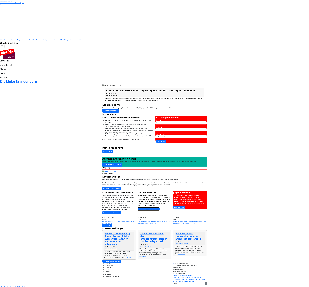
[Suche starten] (206, 283)
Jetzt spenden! (107, 151)
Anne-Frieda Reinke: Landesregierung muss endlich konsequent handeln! (150, 90)
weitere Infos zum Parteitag (111, 188)
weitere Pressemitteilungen (111, 261)
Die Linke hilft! (6, 65)
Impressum (108, 274)
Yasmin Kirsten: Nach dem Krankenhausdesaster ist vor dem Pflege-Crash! (153, 237)
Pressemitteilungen (112, 95)
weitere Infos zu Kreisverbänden (149, 209)
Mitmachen (5, 69)
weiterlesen (154, 100)
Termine (3, 77)
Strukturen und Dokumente (111, 213)
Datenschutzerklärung (112, 276)
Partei (2, 73)
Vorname (158, 120)
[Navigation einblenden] (2, 46)
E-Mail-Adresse (160, 134)
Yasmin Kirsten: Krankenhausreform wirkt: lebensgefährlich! (189, 236)
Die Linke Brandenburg (18, 81)
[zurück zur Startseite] (7, 53)
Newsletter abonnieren (112, 164)
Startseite (4, 60)
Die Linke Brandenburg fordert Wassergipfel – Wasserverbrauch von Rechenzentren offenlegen (117, 238)
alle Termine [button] (107, 225)
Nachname (159, 127)
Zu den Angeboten (110, 111)
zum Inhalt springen (6, 1)
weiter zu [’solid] (179, 207)
